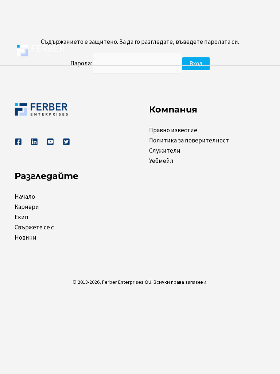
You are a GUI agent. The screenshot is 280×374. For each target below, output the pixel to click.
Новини (25, 237)
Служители (164, 150)
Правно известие (173, 130)
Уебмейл (161, 161)
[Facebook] (18, 141)
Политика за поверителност (189, 140)
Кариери (27, 207)
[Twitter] (66, 141)
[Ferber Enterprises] (41, 50)
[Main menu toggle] (257, 50)
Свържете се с (34, 227)
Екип (21, 217)
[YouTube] (50, 141)
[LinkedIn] (34, 141)
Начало (25, 196)
